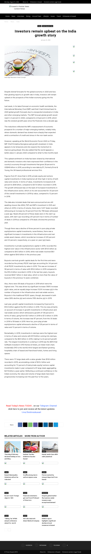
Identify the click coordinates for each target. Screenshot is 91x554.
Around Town (36, 16)
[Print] (50, 425)
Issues (53, 16)
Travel (59, 16)
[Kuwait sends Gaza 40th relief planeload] (50, 446)
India (39, 26)
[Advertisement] (31, 84)
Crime (44, 472)
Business (45, 493)
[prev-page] (5, 529)
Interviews (20, 16)
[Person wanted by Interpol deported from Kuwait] (50, 467)
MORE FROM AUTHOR (35, 436)
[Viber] (35, 425)
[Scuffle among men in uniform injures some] (31, 467)
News (13, 16)
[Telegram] (82, 1)
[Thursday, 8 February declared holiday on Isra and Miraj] (12, 446)
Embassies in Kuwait (36, 2)
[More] (61, 425)
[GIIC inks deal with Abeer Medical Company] (31, 511)
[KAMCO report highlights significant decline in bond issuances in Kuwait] (50, 511)
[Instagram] (80, 1)
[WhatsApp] (30, 425)
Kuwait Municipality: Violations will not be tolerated (11, 477)
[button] (84, 16)
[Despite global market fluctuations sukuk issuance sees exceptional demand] (50, 488)
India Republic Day (47, 26)
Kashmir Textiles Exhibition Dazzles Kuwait (29, 457)
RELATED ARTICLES (13, 436)
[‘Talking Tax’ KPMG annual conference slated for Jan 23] (12, 511)
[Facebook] (77, 1)
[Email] (40, 425)
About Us (25, 2)
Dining (28, 16)
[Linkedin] (45, 425)
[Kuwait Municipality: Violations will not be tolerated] (12, 467)
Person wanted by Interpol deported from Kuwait (49, 477)
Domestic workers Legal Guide (52, 2)
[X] (85, 1)
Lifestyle (46, 16)
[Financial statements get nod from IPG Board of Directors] (31, 488)
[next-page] (9, 529)
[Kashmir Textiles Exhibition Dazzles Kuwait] (31, 446)
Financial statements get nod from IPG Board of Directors (31, 498)
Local (6, 451)
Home (7, 16)
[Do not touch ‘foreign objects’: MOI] (12, 488)
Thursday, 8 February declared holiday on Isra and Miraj (12, 457)
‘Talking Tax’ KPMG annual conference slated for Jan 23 (10, 521)
